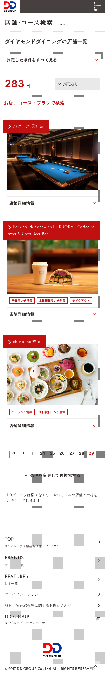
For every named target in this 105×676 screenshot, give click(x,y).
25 (52, 453)
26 (62, 453)
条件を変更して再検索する (55, 475)
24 (42, 453)
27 (72, 453)
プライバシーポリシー (23, 594)
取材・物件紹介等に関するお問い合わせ (38, 605)
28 (81, 453)
